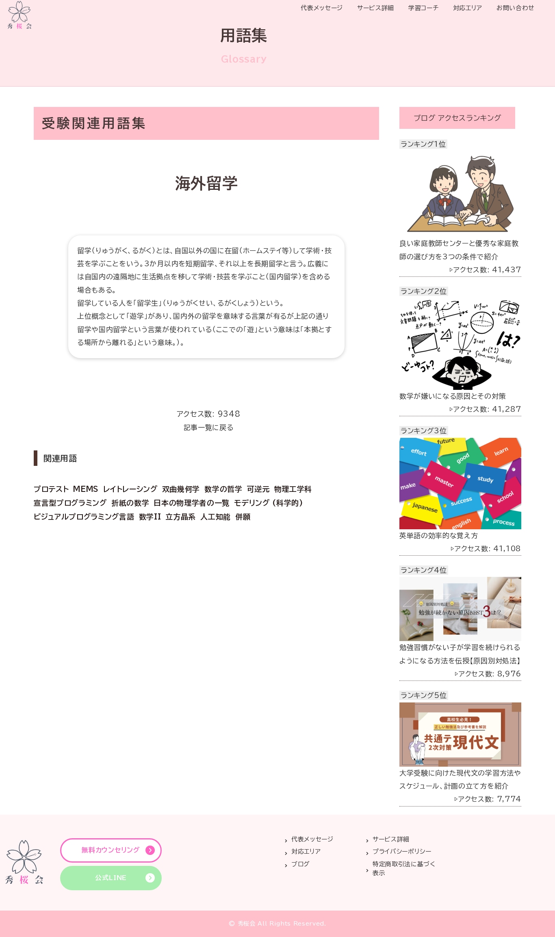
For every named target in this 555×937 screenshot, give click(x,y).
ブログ (300, 864)
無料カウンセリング (111, 850)
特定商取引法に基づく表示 (404, 868)
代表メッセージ (322, 8)
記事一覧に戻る (209, 427)
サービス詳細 (375, 8)
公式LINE (111, 877)
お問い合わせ (515, 8)
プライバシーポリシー (402, 851)
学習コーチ (423, 8)
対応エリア (467, 8)
